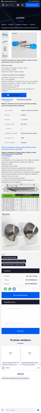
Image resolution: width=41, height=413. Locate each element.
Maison (4, 24)
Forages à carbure (21, 24)
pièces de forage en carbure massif (13, 264)
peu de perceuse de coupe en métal (14, 261)
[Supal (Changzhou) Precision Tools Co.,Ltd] (9, 5)
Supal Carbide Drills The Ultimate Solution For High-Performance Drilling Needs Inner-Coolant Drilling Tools (10, 364)
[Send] (38, 410)
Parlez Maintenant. (32, 5)
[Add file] (2, 410)
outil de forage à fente (9, 257)
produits (10, 24)
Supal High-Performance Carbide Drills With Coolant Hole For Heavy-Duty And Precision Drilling (30, 364)
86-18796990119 (34, 1)
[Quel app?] (10, 289)
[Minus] (38, 368)
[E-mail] (14, 289)
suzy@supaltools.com (9, 1)
